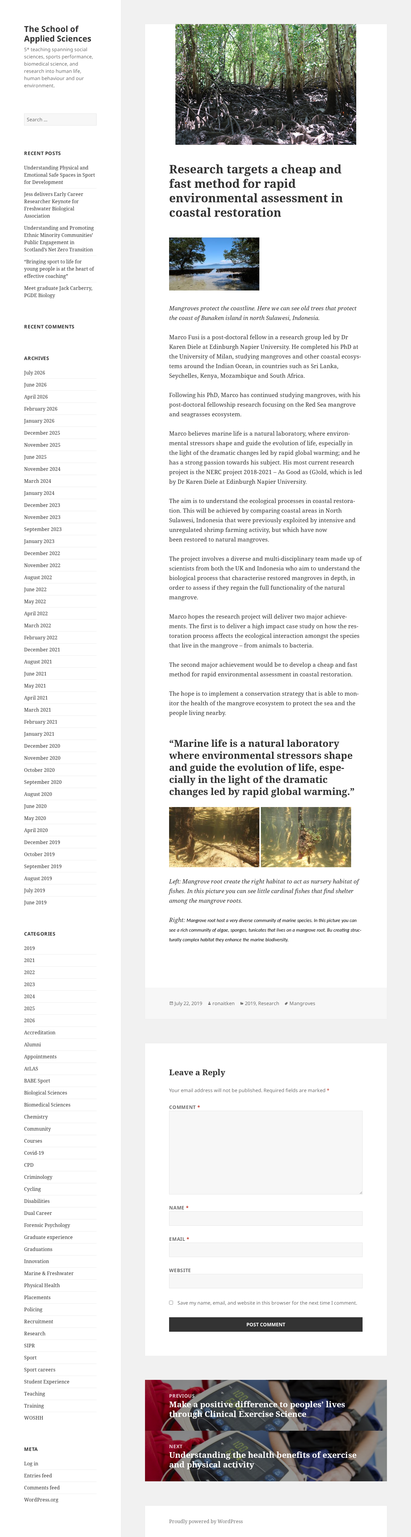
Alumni (32, 1044)
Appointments (40, 1056)
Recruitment (38, 1321)
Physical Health (42, 1285)
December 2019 (42, 842)
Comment (184, 1107)
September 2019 (43, 866)
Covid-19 (34, 1153)
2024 (29, 996)
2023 (29, 984)
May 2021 (35, 685)
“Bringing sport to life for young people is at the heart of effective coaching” (59, 268)
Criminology (38, 1177)
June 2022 (35, 589)
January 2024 (39, 493)
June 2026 (35, 384)
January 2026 (39, 421)
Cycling (32, 1189)
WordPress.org (41, 1499)
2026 (29, 1020)
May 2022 (35, 601)
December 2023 (42, 505)
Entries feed (38, 1475)
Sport (30, 1357)
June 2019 (35, 902)
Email (179, 1239)
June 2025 (35, 457)
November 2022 (42, 565)
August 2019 (38, 878)
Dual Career (38, 1213)
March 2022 (37, 625)
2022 (29, 972)
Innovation (36, 1261)
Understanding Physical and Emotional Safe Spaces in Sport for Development (59, 174)
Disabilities (37, 1201)
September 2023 (43, 529)
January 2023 (39, 541)
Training (34, 1405)
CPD (29, 1165)
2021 (29, 960)
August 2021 (38, 661)
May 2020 (35, 818)
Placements (37, 1297)
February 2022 (40, 637)
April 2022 (36, 613)
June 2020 (35, 806)
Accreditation (39, 1032)
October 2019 (39, 854)
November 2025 (42, 445)
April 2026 (36, 396)
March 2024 (37, 481)
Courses (33, 1141)
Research (34, 1333)
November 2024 (42, 469)
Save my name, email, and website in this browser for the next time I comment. (267, 1302)
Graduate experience (48, 1237)
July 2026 (34, 372)
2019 (29, 948)
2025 (29, 1008)
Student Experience (47, 1381)
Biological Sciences (45, 1092)
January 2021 (39, 734)
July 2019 (34, 890)
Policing (33, 1309)
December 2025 (42, 433)
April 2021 (36, 697)
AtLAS (31, 1068)
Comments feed (42, 1487)
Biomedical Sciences (47, 1104)
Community (37, 1129)
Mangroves (302, 1003)
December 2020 (42, 746)
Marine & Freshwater (49, 1273)
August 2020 (38, 794)
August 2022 (38, 577)
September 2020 (43, 782)
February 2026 (40, 408)
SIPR (29, 1345)
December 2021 (42, 649)
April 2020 (36, 830)
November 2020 (42, 758)
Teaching (34, 1393)
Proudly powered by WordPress (206, 1521)
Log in (31, 1463)
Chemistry (36, 1116)
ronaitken (223, 1003)
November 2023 (42, 517)
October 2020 (39, 770)
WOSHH (33, 1417)
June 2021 (35, 673)
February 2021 (40, 722)
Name (179, 1207)
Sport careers (39, 1369)
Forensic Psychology (47, 1225)
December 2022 (42, 553)
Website (180, 1270)
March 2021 (37, 709)
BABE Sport (37, 1080)
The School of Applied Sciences (57, 33)
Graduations (38, 1249)
